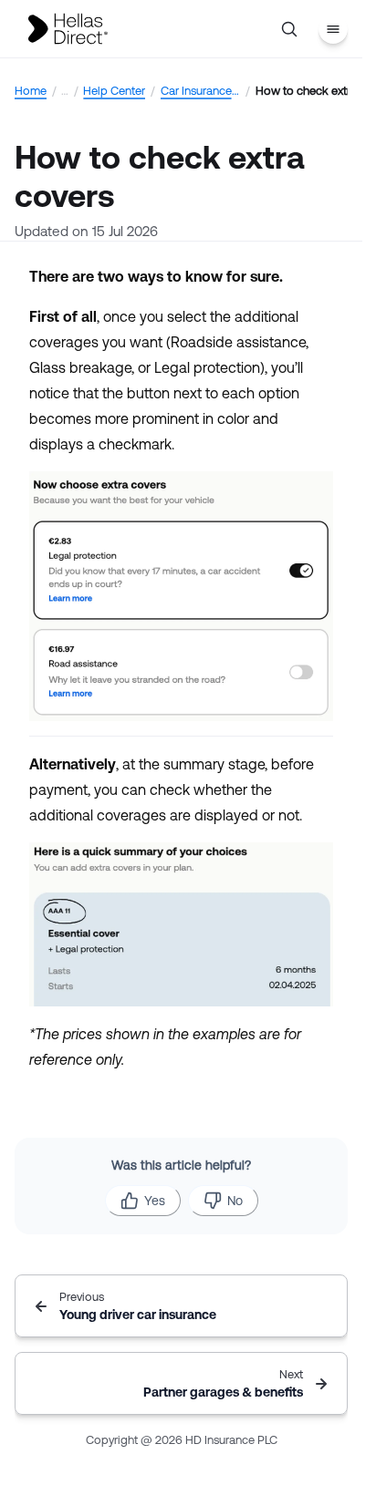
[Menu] (333, 29)
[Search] (289, 29)
